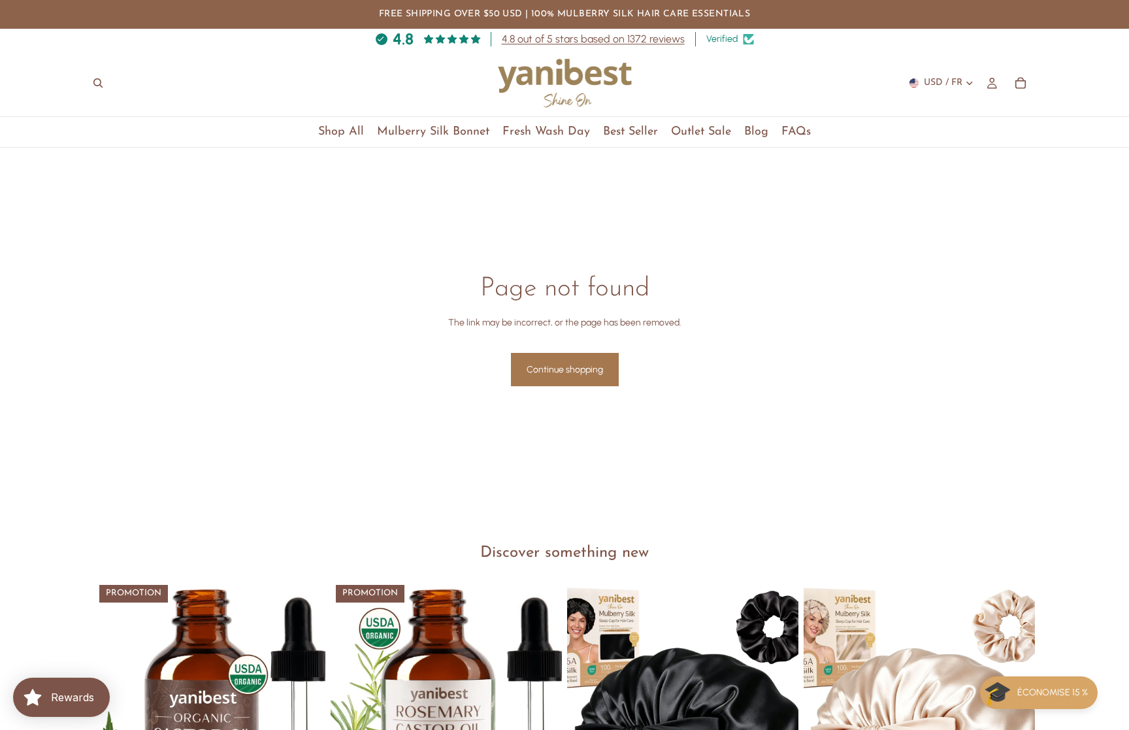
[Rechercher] (98, 83)
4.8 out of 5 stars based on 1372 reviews (593, 39)
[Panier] (1020, 83)
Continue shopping (565, 369)
